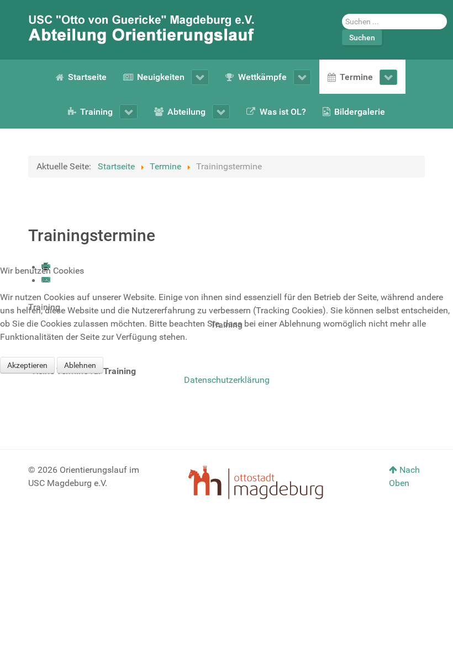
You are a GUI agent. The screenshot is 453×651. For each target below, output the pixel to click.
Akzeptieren (27, 365)
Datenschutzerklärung (227, 380)
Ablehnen (80, 365)
